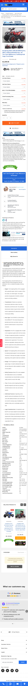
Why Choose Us (14, 256)
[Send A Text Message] (10, 684)
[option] (14, 35)
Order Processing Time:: (14, 96)
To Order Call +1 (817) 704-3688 (14, 1)
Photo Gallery (14, 252)
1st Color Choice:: (14, 78)
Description (14, 248)
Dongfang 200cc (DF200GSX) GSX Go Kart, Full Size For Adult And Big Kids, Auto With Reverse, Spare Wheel (20, 526)
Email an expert (20, 187)
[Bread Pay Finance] (3, 220)
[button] (14, 23)
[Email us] (17, 684)
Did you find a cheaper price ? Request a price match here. (13, 65)
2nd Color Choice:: (14, 84)
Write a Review (15, 566)
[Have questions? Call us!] (3, 684)
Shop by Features (9, 13)
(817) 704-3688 (12, 190)
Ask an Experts (22, 189)
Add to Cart (15, 123)
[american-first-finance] (6, 220)
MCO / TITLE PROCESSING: (14, 90)
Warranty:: (14, 102)
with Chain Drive (18, 13)
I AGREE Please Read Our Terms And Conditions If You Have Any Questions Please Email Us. (14, 111)
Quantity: (4, 115)
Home (2, 13)
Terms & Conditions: (7, 108)
